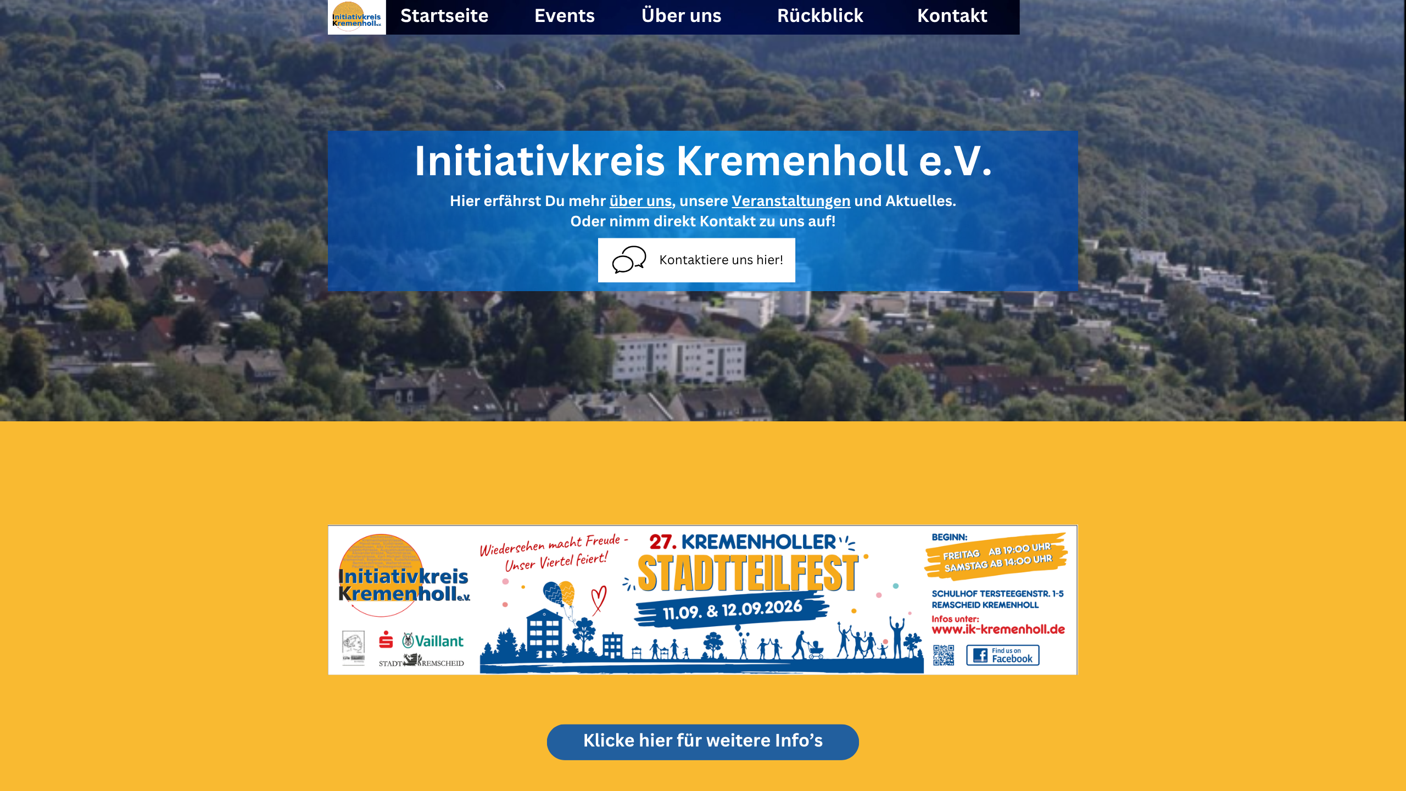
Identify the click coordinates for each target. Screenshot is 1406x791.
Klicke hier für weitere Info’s (703, 740)
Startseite (444, 14)
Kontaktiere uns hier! (721, 259)
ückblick (826, 14)
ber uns (688, 14)
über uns (641, 200)
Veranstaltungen (791, 200)
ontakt (958, 14)
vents (570, 14)
